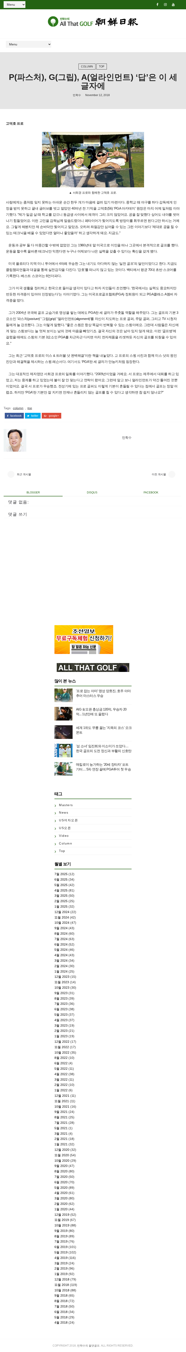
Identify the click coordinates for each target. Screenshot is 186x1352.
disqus (92, 492)
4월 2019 (61, 1258)
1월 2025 (61, 906)
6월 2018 (61, 1312)
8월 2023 (61, 998)
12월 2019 (61, 1214)
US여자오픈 (68, 820)
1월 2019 (61, 1274)
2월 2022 (61, 1085)
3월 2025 (61, 895)
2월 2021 (61, 1139)
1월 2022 (61, 1090)
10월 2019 (61, 1225)
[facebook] (157, 4)
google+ (53, 415)
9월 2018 (61, 1295)
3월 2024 (61, 960)
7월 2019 (61, 1241)
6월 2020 (61, 1182)
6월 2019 (61, 1247)
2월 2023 (61, 1031)
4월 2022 (61, 1074)
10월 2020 (61, 1160)
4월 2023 (61, 1020)
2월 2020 (61, 1204)
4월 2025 (61, 890)
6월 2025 (61, 879)
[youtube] (173, 4)
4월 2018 (61, 1322)
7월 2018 (61, 1306)
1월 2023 (61, 1036)
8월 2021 (61, 1117)
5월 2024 (61, 949)
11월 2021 (61, 1101)
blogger (33, 492)
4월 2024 (61, 955)
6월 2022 (61, 1063)
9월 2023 (61, 993)
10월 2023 (61, 987)
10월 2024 (61, 922)
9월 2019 (61, 1231)
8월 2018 (61, 1301)
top (101, 66)
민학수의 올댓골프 (88, 1345)
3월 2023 (61, 1025)
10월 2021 (61, 1106)
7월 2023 (61, 1003)
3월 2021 (61, 1133)
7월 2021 (61, 1122)
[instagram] (165, 4)
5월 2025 (61, 885)
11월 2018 (61, 1285)
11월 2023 (61, 982)
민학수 (77, 95)
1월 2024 (61, 971)
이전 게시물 (159, 474)
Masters (66, 805)
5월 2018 (61, 1317)
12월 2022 (61, 1041)
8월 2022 (61, 1058)
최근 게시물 (24, 474)
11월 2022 (61, 1047)
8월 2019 (61, 1236)
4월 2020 (61, 1193)
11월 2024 (61, 917)
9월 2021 (61, 1112)
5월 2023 (61, 1014)
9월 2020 (61, 1166)
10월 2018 (61, 1290)
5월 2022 (61, 1068)
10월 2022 (61, 1052)
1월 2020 (61, 1209)
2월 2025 (61, 901)
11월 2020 (61, 1155)
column (87, 66)
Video (64, 835)
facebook (16, 415)
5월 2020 (61, 1187)
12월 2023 (61, 976)
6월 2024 (61, 944)
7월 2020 (61, 1177)
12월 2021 (61, 1095)
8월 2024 (61, 933)
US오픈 (65, 828)
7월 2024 (61, 939)
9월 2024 (61, 928)
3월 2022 (61, 1079)
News (63, 812)
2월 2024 (61, 966)
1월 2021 (61, 1144)
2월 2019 (61, 1268)
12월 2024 (61, 912)
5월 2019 (61, 1252)
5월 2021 (61, 1128)
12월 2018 (61, 1279)
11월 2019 (61, 1220)
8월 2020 (61, 1171)
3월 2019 (61, 1263)
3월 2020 (61, 1198)
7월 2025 (61, 874)
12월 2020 (61, 1149)
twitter (34, 415)
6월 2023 (61, 1009)
